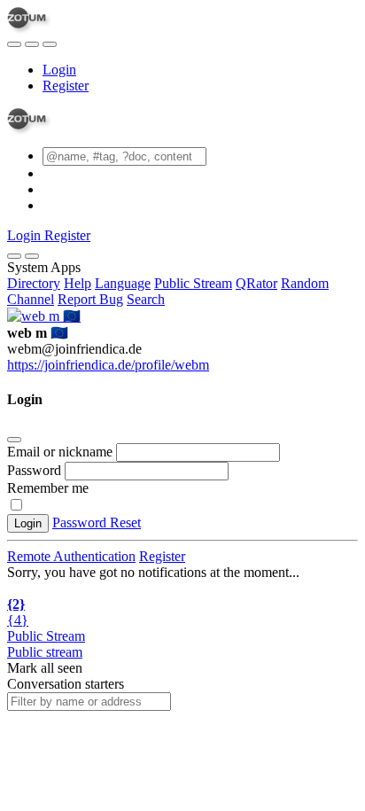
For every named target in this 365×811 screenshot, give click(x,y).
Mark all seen (44, 667)
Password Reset (96, 522)
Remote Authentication (71, 556)
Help (77, 283)
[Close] (32, 256)
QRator (256, 283)
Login (59, 69)
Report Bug (90, 299)
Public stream (44, 651)
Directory (33, 283)
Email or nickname (61, 451)
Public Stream (193, 283)
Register (66, 85)
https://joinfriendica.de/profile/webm (108, 364)
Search (146, 299)
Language (123, 283)
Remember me (48, 487)
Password (34, 470)
